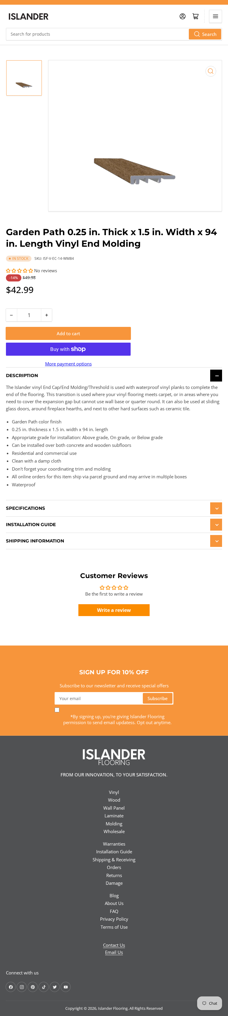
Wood (114, 800)
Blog (114, 895)
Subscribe (158, 698)
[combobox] (114, 34)
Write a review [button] (114, 610)
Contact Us (114, 945)
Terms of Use (114, 927)
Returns (114, 875)
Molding (114, 824)
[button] (20, 270)
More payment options (68, 364)
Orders (114, 867)
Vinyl (114, 792)
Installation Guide (114, 851)
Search (209, 34)
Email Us (114, 952)
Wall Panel (114, 808)
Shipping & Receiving (114, 860)
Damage (114, 883)
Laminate (114, 816)
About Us (114, 903)
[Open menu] (215, 16)
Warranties (114, 844)
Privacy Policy (114, 919)
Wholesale (114, 831)
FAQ (114, 911)
